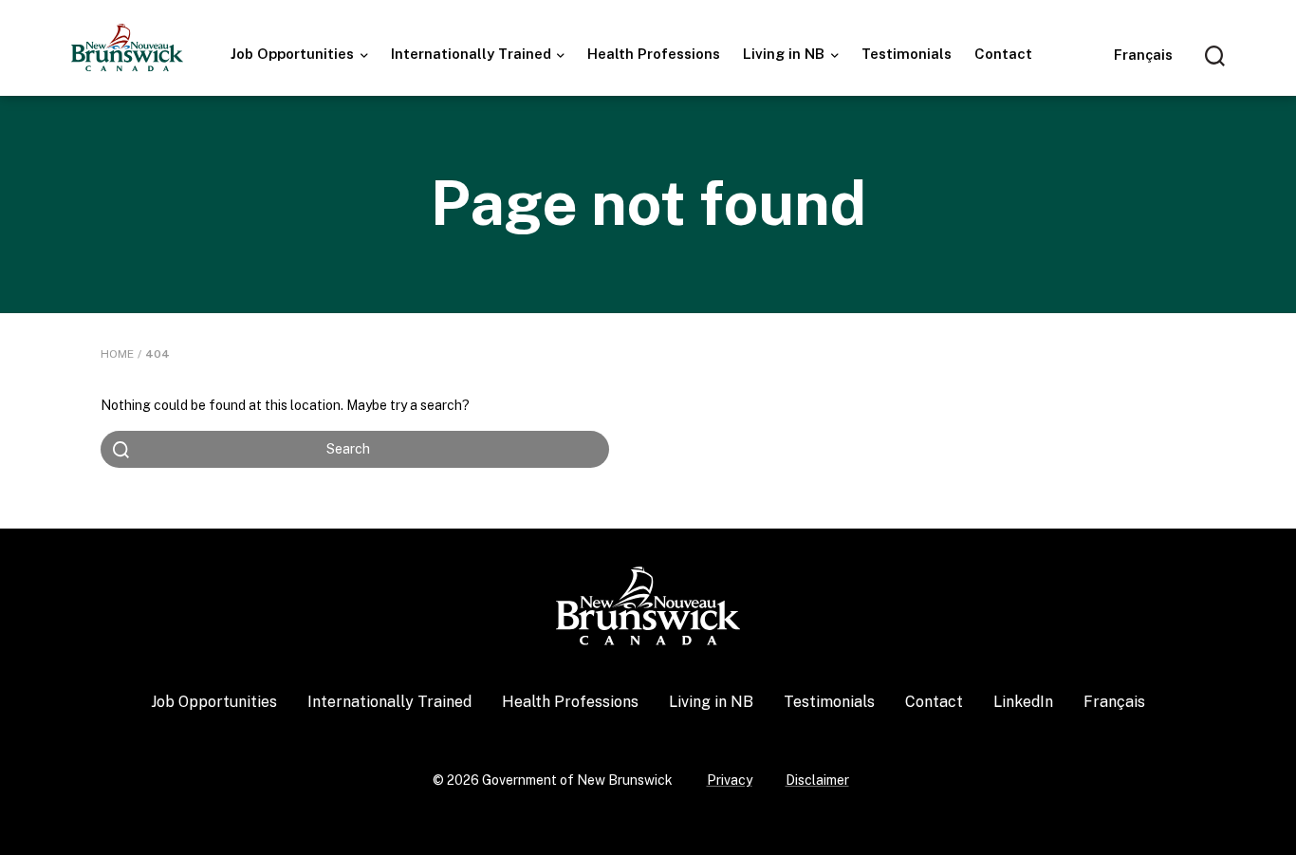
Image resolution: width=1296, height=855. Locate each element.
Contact (1003, 54)
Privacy (729, 780)
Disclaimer (817, 780)
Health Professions (653, 54)
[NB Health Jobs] (648, 604)
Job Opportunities (294, 54)
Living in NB (785, 54)
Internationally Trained (473, 54)
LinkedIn (1023, 702)
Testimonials (906, 54)
